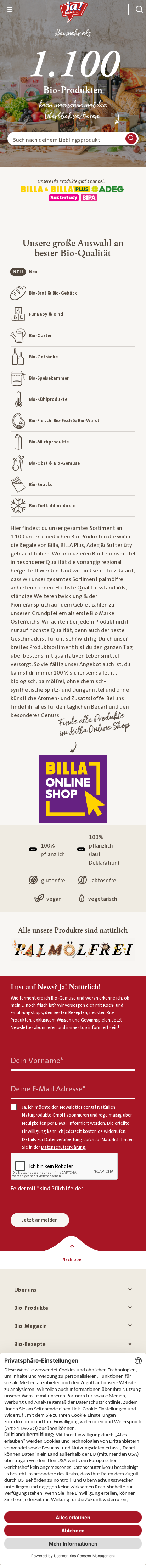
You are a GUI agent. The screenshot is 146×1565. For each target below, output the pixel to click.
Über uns (25, 1290)
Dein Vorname (37, 1060)
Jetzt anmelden (40, 1220)
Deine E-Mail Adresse (48, 1088)
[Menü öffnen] (10, 9)
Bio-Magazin (30, 1326)
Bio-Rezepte (30, 1344)
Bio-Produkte (31, 1308)
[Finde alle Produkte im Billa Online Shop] (73, 789)
